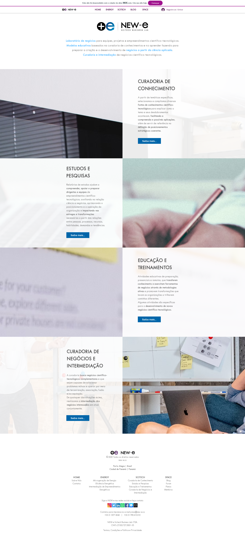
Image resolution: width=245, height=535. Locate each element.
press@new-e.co (137, 512)
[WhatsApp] (122, 505)
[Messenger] (131, 505)
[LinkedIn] (118, 505)
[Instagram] (109, 505)
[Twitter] (114, 505)
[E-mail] (135, 505)
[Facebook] (127, 505)
